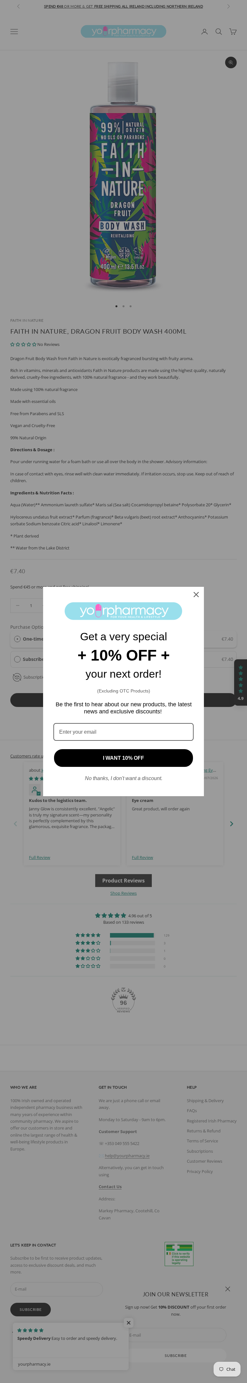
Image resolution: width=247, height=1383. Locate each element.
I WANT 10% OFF (123, 758)
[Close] (196, 594)
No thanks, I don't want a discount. (123, 778)
